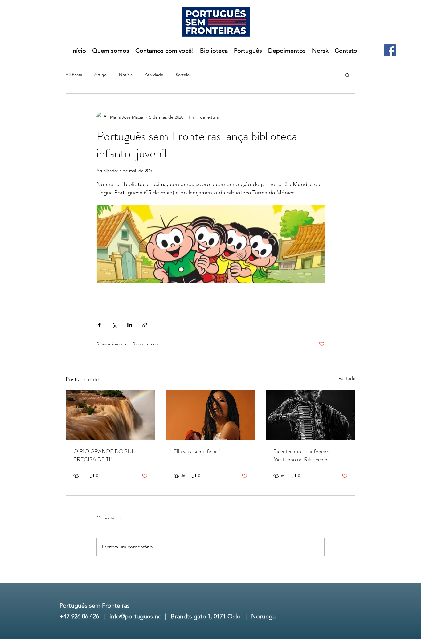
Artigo (100, 74)
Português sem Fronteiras (94, 605)
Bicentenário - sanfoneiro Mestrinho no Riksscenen (301, 455)
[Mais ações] (321, 117)
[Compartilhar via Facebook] (99, 325)
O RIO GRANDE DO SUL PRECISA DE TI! (103, 455)
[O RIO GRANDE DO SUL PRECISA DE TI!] (110, 415)
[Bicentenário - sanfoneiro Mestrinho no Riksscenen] (310, 415)
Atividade (154, 74)
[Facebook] (390, 50)
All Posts (74, 74)
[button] (347, 74)
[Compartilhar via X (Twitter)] (114, 325)
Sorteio (183, 74)
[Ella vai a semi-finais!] (210, 415)
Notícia (126, 74)
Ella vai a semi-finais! (197, 451)
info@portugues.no (135, 616)
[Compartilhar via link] (145, 325)
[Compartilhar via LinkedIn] (130, 325)
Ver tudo (347, 378)
